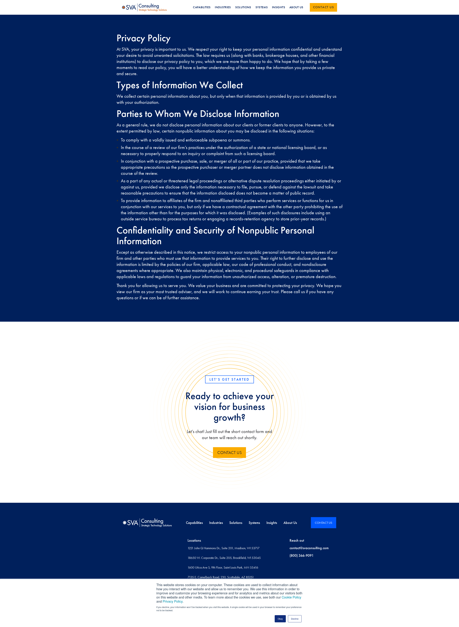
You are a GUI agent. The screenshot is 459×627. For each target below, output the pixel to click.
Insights (271, 523)
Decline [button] (295, 618)
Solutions (235, 523)
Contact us (323, 7)
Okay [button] (280, 618)
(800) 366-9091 (302, 555)
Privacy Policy (173, 601)
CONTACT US (229, 452)
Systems (254, 523)
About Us (290, 523)
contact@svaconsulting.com (309, 548)
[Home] (147, 522)
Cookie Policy (291, 597)
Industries (216, 523)
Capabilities (194, 523)
